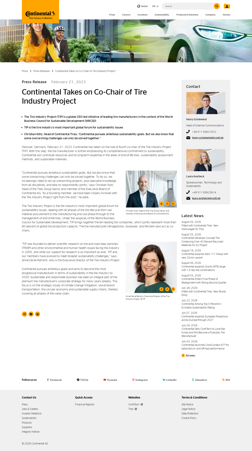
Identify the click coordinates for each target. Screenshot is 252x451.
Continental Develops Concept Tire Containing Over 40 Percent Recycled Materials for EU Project (202, 241)
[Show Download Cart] (226, 6)
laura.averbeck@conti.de (206, 198)
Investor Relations (32, 413)
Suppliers (27, 427)
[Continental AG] (40, 11)
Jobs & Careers (30, 409)
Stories (226, 14)
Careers (126, 14)
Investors (142, 14)
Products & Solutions (187, 14)
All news (190, 355)
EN (154, 6)
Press (112, 14)
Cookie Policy (189, 418)
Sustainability (162, 14)
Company (210, 14)
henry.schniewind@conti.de (207, 137)
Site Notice (187, 404)
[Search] (217, 6)
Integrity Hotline (30, 431)
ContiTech (134, 404)
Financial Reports (84, 404)
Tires (131, 409)
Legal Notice (188, 409)
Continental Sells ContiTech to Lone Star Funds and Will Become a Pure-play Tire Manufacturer (203, 332)
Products (27, 422)
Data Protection (190, 413)
